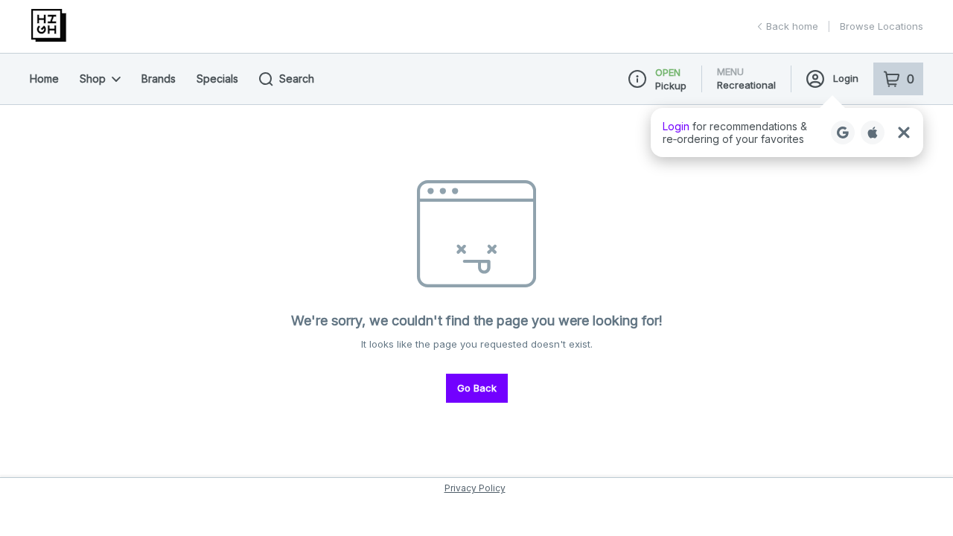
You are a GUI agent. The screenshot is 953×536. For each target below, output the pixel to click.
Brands (158, 78)
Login (845, 78)
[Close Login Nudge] (903, 132)
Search (296, 78)
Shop (93, 78)
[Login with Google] (843, 132)
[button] (787, 132)
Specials (217, 78)
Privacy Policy (475, 488)
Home (44, 78)
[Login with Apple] (873, 132)
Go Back (477, 388)
